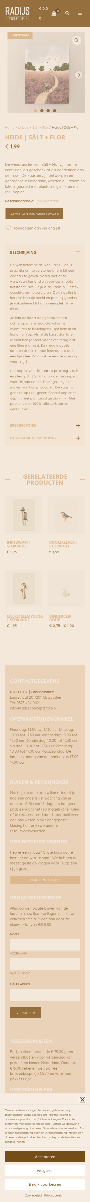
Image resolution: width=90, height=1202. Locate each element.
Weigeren (45, 1170)
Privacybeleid (53, 1195)
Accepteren (45, 1156)
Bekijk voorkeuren (45, 1184)
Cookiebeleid (33, 1195)
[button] (82, 1099)
